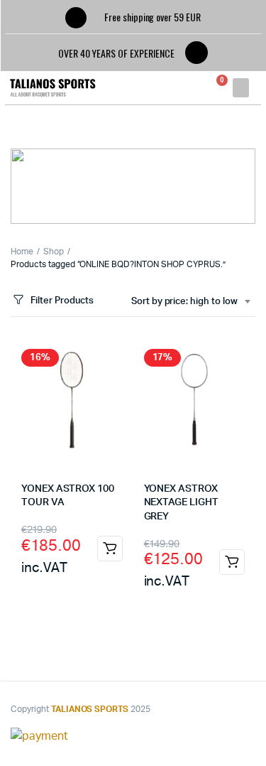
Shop (53, 251)
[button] (241, 87)
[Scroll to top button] (243, 709)
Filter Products (62, 301)
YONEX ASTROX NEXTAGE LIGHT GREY (181, 503)
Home (22, 251)
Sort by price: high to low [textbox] (184, 301)
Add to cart (110, 548)
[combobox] (190, 302)
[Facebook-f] (196, 52)
